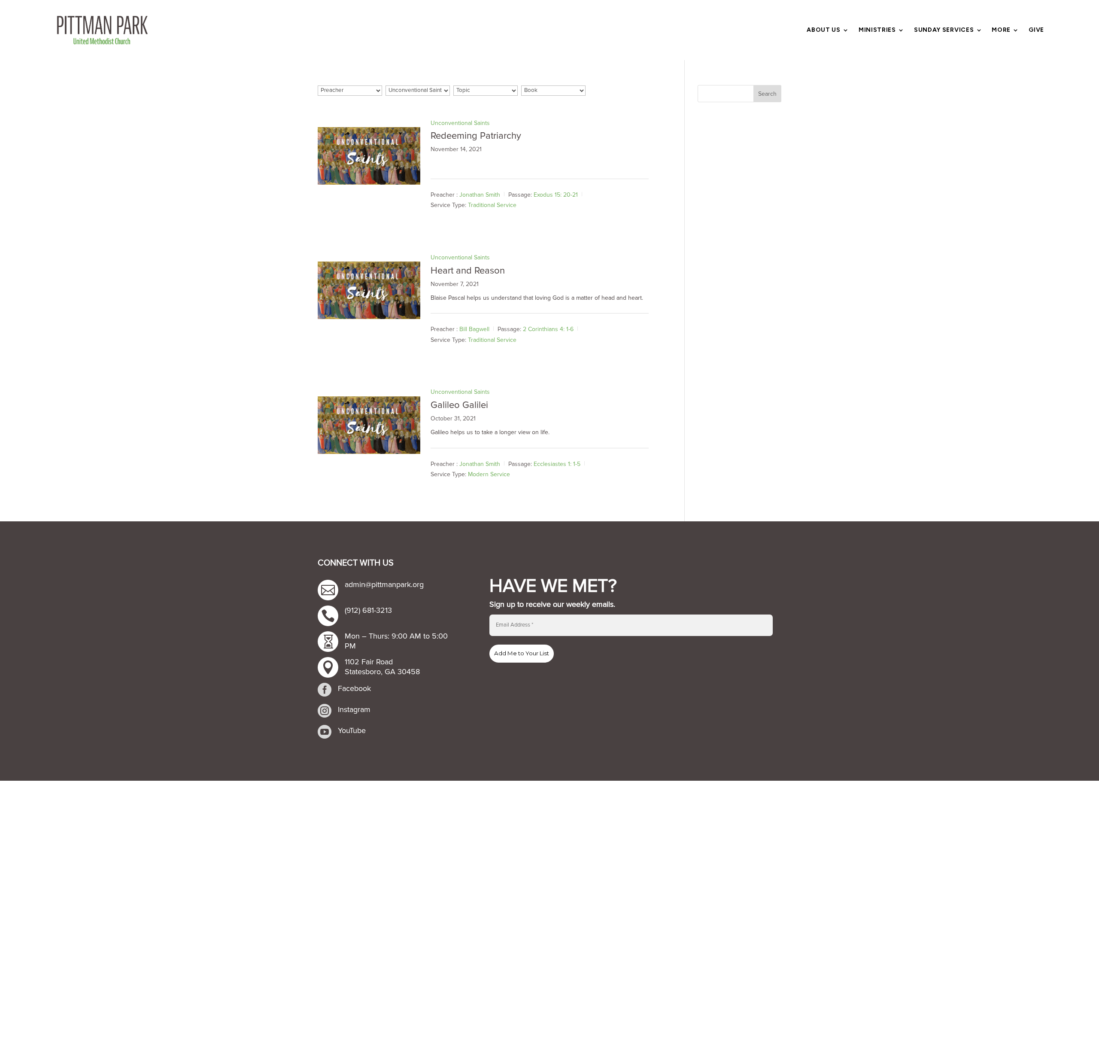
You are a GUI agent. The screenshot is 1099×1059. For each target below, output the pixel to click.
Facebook (354, 688)
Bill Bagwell (474, 329)
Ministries (877, 30)
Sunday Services (944, 30)
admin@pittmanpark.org (384, 584)
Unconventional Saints (460, 123)
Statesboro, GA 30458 (382, 671)
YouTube (352, 730)
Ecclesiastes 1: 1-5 (557, 463)
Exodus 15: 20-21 (556, 194)
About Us (824, 30)
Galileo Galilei (459, 405)
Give (1036, 30)
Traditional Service (492, 205)
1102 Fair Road (369, 661)
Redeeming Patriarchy (476, 136)
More (1001, 30)
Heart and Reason (468, 271)
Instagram (354, 709)
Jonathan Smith (479, 194)
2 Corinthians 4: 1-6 (548, 329)
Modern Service (489, 474)
